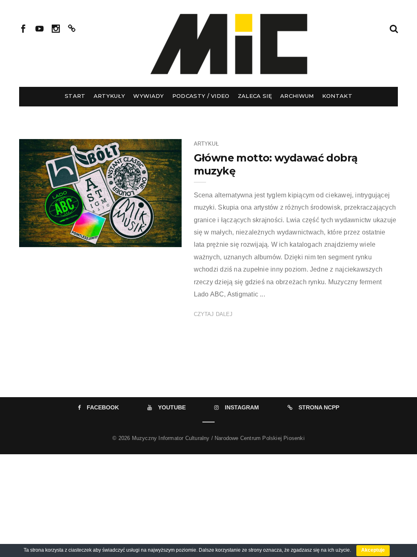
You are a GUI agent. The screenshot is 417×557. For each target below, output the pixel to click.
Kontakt (337, 96)
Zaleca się (255, 96)
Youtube (172, 407)
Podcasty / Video (201, 96)
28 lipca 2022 (156, 238)
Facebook (103, 407)
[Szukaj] (394, 28)
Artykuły (109, 96)
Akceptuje (373, 550)
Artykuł (206, 144)
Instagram (242, 407)
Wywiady (148, 96)
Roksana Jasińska (66, 238)
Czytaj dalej (213, 314)
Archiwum (297, 96)
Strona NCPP (318, 407)
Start (75, 96)
